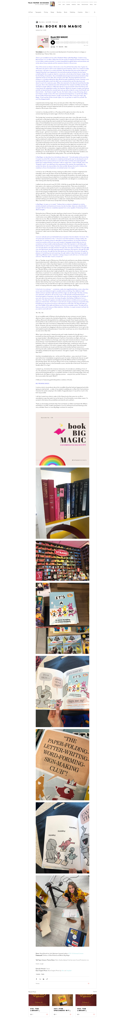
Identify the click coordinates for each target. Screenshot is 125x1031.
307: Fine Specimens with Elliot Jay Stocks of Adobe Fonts (62, 1009)
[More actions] (88, 22)
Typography (38, 12)
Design (52, 12)
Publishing (72, 12)
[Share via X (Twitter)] (40, 979)
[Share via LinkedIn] (43, 979)
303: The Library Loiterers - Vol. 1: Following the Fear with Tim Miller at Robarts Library (85, 1009)
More (86, 12)
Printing (46, 12)
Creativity (80, 12)
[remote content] (62, 41)
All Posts (31, 12)
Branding (59, 12)
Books (65, 12)
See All (94, 991)
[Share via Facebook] (36, 979)
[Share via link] (47, 979)
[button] (94, 12)
